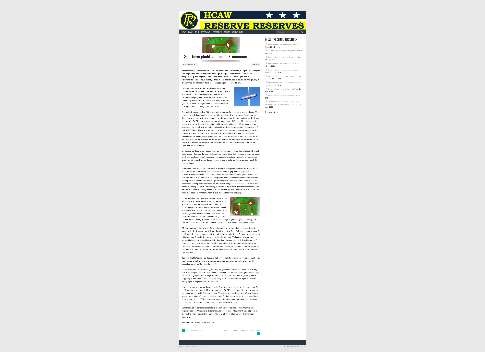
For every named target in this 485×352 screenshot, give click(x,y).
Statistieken (217, 32)
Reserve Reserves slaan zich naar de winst (284, 57)
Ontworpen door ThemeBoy (295, 346)
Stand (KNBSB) (237, 32)
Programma (205, 32)
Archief (227, 32)
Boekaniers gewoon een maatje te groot (284, 51)
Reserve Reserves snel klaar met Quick (283, 89)
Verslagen (255, 64)
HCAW (190, 32)
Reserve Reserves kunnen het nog (281, 95)
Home (184, 32)
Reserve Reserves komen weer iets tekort (284, 63)
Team (197, 32)
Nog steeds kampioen (193, 330)
